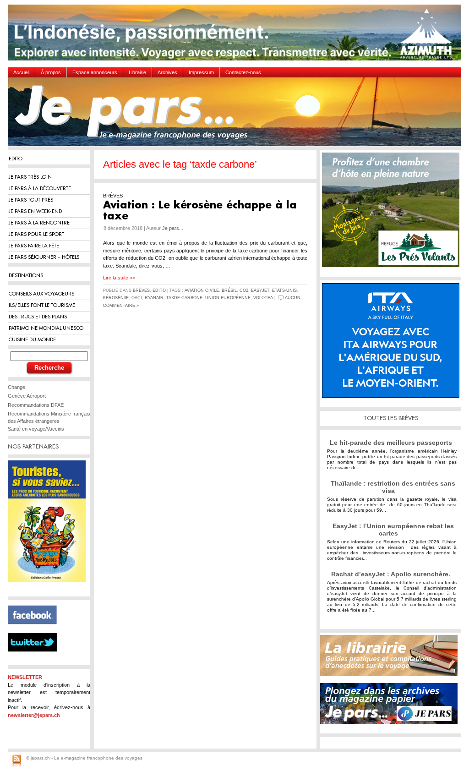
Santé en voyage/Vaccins (36, 429)
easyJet (260, 290)
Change (16, 387)
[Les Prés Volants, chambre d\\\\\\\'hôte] (393, 213)
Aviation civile (202, 290)
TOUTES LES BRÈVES (390, 418)
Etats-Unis (284, 290)
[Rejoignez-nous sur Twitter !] (36, 659)
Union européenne (228, 297)
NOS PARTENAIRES (33, 446)
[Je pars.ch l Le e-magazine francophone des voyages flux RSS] (16, 761)
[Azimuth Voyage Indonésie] (237, 36)
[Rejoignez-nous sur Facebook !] (36, 629)
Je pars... (172, 228)
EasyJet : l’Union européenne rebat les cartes (393, 529)
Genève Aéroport (27, 396)
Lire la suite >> (119, 277)
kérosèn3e (116, 297)
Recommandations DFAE (36, 405)
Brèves (141, 290)
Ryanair (154, 297)
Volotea (263, 297)
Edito (159, 290)
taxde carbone (184, 297)
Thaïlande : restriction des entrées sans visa (393, 487)
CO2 (244, 290)
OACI (136, 297)
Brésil (229, 290)
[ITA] (393, 344)
